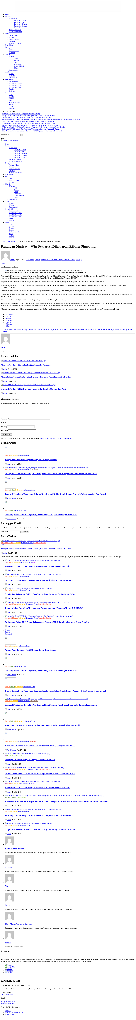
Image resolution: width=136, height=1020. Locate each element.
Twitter (8, 316)
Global (7, 55)
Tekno (16, 62)
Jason (7, 905)
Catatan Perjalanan (15, 43)
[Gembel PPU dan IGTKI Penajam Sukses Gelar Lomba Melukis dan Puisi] (29, 385)
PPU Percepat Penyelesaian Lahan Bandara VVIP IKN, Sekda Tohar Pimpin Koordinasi (32, 131)
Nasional (12, 56)
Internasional (13, 70)
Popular (7, 630)
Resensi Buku (14, 51)
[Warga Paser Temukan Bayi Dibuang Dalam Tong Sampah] (11, 454)
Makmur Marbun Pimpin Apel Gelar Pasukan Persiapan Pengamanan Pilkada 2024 (35, 329)
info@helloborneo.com (8, 1001)
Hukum (16, 60)
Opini (11, 104)
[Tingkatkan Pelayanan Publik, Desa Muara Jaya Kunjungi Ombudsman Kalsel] (29, 588)
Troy (7, 886)
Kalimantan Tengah (20, 26)
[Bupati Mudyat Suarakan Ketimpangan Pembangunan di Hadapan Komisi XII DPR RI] (37, 602)
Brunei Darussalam (15, 32)
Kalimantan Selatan (20, 24)
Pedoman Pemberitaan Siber (14, 1013)
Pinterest (9, 324)
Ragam (7, 93)
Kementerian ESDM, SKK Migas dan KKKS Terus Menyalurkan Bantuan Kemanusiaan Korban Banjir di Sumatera (41, 119)
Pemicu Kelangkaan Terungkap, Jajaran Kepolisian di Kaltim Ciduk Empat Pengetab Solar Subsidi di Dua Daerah (55, 494)
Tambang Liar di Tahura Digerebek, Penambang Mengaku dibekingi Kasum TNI (41, 514)
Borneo (7, 16)
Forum (11, 100)
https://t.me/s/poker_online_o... (18, 924)
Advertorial (9, 79)
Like (3, 263)
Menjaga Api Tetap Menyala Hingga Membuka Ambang (21, 114)
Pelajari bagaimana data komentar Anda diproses (56, 438)
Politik (16, 58)
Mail (7, 326)
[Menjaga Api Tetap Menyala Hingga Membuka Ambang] (24, 361)
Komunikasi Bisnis (15, 85)
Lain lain (12, 91)
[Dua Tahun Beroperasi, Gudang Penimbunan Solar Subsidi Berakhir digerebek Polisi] (11, 719)
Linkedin (9, 320)
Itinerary (12, 41)
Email (3, 426)
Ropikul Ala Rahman (14, 848)
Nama (3, 423)
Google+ (9, 318)
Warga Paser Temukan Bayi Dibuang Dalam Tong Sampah (31, 460)
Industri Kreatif (14, 39)
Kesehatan (17, 64)
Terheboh (33, 742)
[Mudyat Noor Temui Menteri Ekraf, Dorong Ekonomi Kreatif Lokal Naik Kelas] (31, 373)
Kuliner (11, 37)
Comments (8, 634)
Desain (11, 99)
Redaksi (8, 1011)
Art (6, 47)
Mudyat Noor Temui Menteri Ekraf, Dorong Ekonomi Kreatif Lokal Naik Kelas (29, 115)
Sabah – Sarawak (15, 30)
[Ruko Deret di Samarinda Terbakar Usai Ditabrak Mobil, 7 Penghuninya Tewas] (11, 740)
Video (11, 95)
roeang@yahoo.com (7, 1003)
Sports (7, 72)
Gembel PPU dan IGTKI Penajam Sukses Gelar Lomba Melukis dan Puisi (27, 117)
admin (12, 260)
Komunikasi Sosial (15, 83)
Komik (11, 97)
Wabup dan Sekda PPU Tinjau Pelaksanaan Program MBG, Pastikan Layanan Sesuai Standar (33, 127)
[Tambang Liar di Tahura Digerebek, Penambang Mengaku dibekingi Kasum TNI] (10, 508)
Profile (11, 89)
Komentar (5, 419)
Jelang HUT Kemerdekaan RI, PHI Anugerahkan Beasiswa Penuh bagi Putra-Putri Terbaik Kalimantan (51, 474)
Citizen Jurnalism (15, 102)
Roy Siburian (11, 498)
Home (7, 14)
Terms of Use (9, 1014)
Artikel (11, 106)
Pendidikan (9, 45)
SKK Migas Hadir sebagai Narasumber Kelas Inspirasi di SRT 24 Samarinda (28, 121)
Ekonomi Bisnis (19, 66)
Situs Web (4, 430)
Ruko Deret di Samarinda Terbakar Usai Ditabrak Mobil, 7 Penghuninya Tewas (40, 746)
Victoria (8, 867)
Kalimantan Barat (19, 22)
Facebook (9, 314)
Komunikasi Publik (15, 87)
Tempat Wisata (14, 35)
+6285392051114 (7, 994)
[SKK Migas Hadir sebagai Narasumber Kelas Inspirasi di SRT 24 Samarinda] (34, 574)
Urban (16, 68)
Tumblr (8, 322)
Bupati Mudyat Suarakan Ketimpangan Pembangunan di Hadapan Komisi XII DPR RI (31, 125)
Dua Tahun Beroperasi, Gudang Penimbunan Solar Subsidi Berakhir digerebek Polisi (42, 725)
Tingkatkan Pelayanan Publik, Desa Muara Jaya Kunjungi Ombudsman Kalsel (28, 123)
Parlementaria (13, 81)
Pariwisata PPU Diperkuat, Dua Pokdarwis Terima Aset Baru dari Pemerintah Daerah (31, 129)
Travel (7, 34)
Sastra (11, 49)
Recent (7, 632)
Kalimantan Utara (20, 28)
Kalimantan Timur (20, 20)
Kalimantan (13, 18)
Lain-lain (12, 108)
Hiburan (12, 53)
